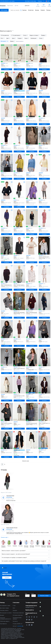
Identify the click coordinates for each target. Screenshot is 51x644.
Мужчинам (10, 5)
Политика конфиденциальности (5, 618)
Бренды (37, 10)
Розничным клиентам (18, 612)
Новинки (43, 10)
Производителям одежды (17, 618)
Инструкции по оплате (6, 612)
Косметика (31, 10)
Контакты (15, 621)
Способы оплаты (4, 610)
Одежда (24, 10)
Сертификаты (3, 623)
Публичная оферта (4, 621)
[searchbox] (16, 10)
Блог (14, 608)
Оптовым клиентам (18, 615)
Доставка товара (4, 608)
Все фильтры (5, 35)
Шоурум (15, 610)
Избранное (44, 6)
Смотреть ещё (25, 460)
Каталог (5, 10)
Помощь (48, 10)
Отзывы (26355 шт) (17, 623)
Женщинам (2, 5)
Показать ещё (4, 537)
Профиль (38, 6)
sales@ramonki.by (30, 607)
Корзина (49, 6)
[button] (11, 45)
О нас (14, 605)
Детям (16, 5)
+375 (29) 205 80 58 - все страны (7, 1)
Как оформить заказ (5, 605)
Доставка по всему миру (30, 1)
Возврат (2, 615)
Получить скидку (44, 595)
